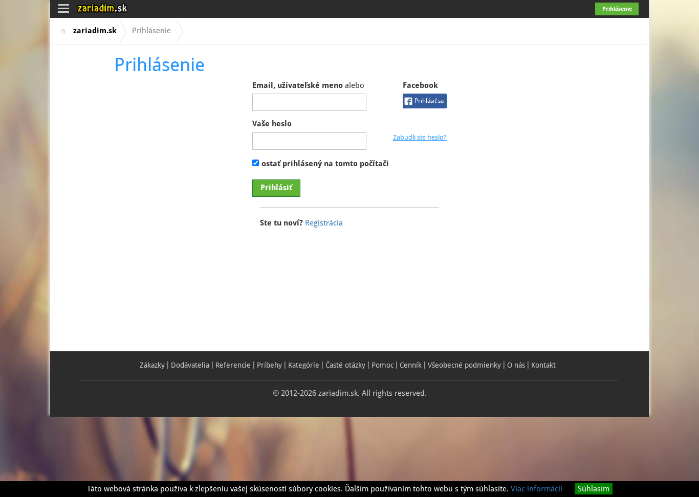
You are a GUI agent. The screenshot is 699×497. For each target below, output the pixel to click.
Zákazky (152, 365)
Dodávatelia (190, 365)
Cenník (411, 365)
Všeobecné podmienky (464, 365)
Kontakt (543, 365)
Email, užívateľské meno (308, 85)
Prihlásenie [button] (617, 9)
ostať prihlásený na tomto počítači (325, 163)
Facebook (423, 92)
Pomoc (383, 365)
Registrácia (324, 223)
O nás (516, 365)
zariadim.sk (95, 30)
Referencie (233, 365)
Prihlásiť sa (429, 100)
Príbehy (269, 365)
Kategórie (303, 365)
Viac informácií (536, 488)
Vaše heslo (272, 123)
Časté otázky (345, 365)
